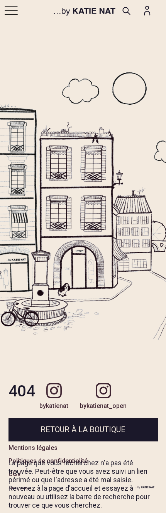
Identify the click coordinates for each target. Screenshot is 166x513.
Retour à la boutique (83, 429)
